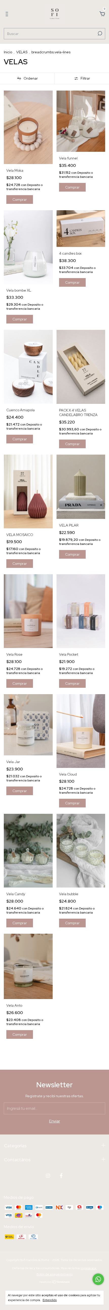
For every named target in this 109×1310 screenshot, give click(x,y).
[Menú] (8, 14)
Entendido (50, 1300)
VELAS (21, 52)
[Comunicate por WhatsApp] (98, 1279)
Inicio (8, 52)
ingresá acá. (89, 1268)
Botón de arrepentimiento (55, 1274)
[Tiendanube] (54, 1282)
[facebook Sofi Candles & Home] (61, 1175)
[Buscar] (99, 33)
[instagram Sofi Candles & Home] (48, 1175)
